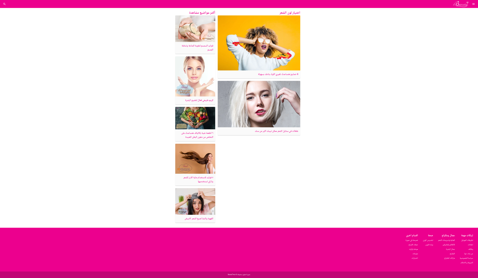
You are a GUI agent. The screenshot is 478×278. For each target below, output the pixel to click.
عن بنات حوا (468, 253)
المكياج (452, 253)
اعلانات (470, 245)
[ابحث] (4, 4)
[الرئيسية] (462, 4)
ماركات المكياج (449, 258)
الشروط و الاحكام (467, 262)
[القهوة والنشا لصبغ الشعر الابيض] (195, 201)
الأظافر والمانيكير (449, 245)
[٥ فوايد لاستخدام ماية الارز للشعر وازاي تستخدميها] (195, 159)
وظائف (470, 249)
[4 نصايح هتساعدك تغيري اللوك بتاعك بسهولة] (259, 42)
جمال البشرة (450, 249)
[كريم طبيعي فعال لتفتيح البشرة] (195, 76)
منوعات (415, 253)
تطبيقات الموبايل (467, 240)
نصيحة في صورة (412, 240)
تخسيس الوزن (428, 240)
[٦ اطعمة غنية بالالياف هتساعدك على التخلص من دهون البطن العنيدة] (195, 118)
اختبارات (415, 258)
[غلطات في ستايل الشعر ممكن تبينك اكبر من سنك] (259, 104)
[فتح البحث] (474, 4)
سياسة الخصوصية (466, 258)
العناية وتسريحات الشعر (446, 240)
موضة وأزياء (413, 249)
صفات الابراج (413, 245)
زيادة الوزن (429, 245)
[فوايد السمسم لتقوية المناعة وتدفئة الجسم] (195, 28)
